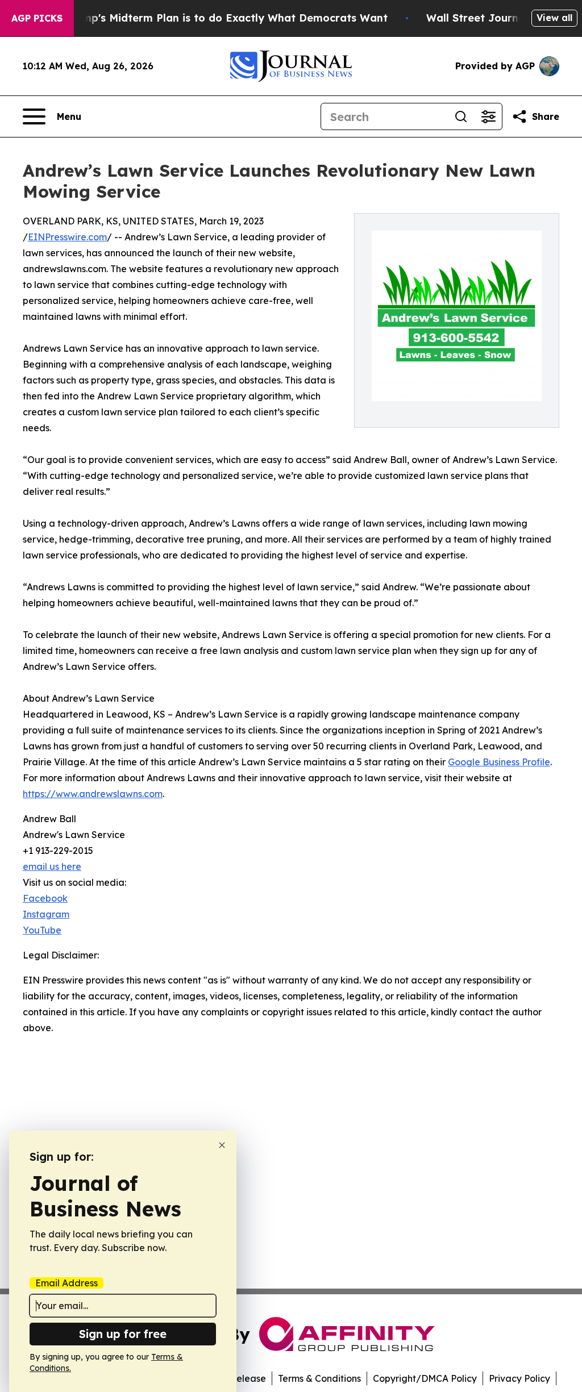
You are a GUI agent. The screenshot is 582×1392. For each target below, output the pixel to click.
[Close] (222, 1145)
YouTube (42, 930)
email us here (52, 866)
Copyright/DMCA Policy (425, 1378)
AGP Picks (37, 18)
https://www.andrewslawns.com (93, 793)
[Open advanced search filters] (488, 116)
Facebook (45, 898)
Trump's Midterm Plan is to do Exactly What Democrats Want (226, 17)
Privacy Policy (519, 1378)
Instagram (46, 914)
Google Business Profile (499, 762)
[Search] (461, 116)
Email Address (66, 1283)
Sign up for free (123, 1334)
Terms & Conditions (319, 1378)
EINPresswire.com (67, 237)
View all (554, 17)
